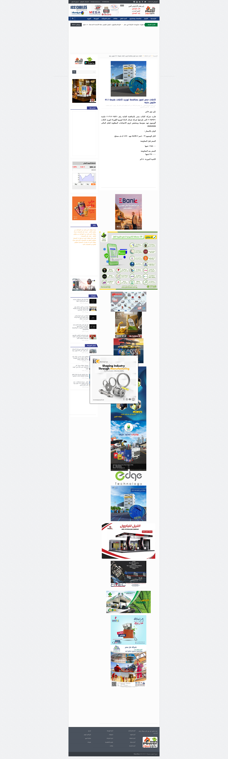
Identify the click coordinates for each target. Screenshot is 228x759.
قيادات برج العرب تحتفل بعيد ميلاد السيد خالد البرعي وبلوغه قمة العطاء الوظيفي (80, 308)
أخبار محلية (132, 742)
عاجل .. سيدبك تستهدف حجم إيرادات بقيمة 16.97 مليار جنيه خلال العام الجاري (80, 383)
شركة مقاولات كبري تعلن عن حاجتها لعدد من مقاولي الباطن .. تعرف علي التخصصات (84, 234)
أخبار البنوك (132, 735)
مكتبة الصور (88, 738)
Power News (137, 754)
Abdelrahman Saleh (148, 105)
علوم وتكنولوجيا (109, 742)
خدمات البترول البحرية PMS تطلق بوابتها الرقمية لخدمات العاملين (80, 375)
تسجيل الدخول (75, 2)
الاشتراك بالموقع (84, 2)
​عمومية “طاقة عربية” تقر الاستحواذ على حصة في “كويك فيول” (80, 367)
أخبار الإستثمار (131, 731)
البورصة (96, 18)
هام (117, 105)
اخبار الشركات (105, 18)
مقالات (115, 18)
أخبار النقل (123, 18)
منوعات (89, 742)
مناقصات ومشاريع (135, 18)
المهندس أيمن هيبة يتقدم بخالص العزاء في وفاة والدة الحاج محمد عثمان (81, 317)
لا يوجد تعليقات (109, 105)
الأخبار (146, 18)
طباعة (151, 107)
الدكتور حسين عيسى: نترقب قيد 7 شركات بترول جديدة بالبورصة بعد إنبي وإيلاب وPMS (80, 358)
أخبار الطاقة (127, 105)
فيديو (89, 731)
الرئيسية (153, 18)
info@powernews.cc (95, 2)
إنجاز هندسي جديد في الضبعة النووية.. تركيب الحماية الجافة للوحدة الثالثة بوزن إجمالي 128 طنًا (97, 24)
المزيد (89, 18)
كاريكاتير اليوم (87, 735)
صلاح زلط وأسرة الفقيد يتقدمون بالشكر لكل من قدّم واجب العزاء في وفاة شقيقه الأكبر (80, 336)
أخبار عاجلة (121, 105)
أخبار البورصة (110, 731)
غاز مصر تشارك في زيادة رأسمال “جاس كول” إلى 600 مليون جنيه (80, 350)
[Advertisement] (167, 49)
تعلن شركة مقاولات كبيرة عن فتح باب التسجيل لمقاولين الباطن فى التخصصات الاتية (84, 242)
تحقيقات (111, 735)
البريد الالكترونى (143, 107)
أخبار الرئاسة (132, 746)
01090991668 (105, 2)
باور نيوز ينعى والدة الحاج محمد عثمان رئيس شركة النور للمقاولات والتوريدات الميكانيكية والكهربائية (80, 327)
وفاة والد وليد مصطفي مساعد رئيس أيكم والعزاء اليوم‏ (80, 300)
